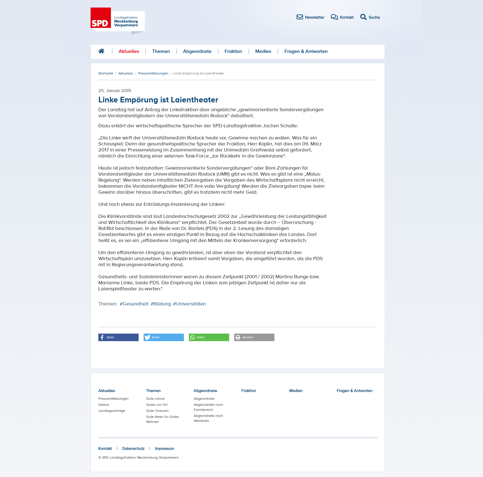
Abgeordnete (197, 51)
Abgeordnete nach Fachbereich (208, 407)
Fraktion (233, 51)
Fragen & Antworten (306, 51)
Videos (103, 404)
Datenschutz (133, 448)
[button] (118, 337)
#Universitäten (189, 304)
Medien (263, 51)
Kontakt (105, 448)
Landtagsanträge (111, 410)
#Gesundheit (134, 304)
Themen (161, 51)
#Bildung (161, 304)
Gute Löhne (155, 398)
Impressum (164, 448)
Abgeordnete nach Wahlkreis (208, 418)
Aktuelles (129, 51)
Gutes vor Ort (157, 404)
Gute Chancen (157, 410)
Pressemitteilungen (113, 398)
